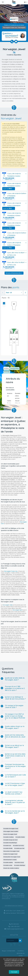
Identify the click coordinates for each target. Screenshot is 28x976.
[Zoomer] (4, 303)
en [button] (26, 2)
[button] (14, 176)
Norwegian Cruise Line (10, 571)
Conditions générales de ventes (20, 953)
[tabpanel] (14, 388)
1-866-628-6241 (15, 926)
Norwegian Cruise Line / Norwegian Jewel (14, 27)
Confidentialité (11, 951)
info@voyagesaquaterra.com (15, 929)
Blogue (4, 951)
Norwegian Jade (8, 605)
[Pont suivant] (25, 293)
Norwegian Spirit (18, 610)
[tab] (6, 368)
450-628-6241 (15, 924)
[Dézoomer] (4, 305)
